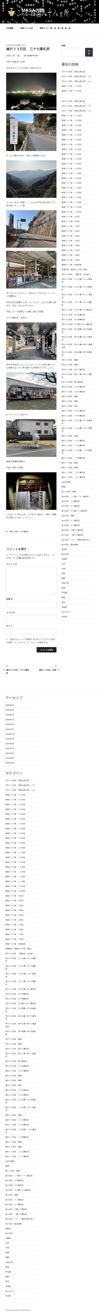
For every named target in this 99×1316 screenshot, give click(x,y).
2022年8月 (9, 744)
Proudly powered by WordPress (18, 1310)
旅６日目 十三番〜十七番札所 (74, 511)
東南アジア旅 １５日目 (71, 183)
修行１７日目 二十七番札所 (73, 445)
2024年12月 (10, 734)
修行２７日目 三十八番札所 (73, 392)
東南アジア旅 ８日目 (71, 221)
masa (23, 45)
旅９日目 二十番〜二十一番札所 (75, 496)
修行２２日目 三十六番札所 (73, 416)
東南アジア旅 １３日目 (71, 193)
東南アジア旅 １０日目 (71, 207)
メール (10, 612)
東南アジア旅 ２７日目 (71, 86)
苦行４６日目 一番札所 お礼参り (76, 274)
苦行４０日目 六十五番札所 (73, 315)
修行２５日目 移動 (70, 401)
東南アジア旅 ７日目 (71, 226)
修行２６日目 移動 (70, 396)
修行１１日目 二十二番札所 (73, 477)
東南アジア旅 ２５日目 (71, 125)
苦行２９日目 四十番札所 (72, 382)
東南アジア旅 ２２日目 (71, 144)
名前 (9, 599)
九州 (63, 564)
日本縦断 (9, 28)
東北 (63, 602)
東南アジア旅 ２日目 (71, 255)
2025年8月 (9, 705)
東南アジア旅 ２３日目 (71, 140)
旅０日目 (65, 554)
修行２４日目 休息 (70, 406)
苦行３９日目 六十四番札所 (73, 319)
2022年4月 (9, 763)
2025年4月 (9, 720)
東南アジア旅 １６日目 (71, 178)
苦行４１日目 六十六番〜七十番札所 (77, 310)
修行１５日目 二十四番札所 (73, 458)
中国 (63, 569)
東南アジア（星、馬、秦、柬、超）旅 (55, 28)
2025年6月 (9, 710)
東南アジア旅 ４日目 (71, 241)
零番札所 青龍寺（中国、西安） (75, 269)
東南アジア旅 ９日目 (71, 217)
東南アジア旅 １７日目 (71, 173)
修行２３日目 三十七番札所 (19, 531)
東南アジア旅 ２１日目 (71, 149)
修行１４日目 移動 (70, 463)
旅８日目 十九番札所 (71, 501)
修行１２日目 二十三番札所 (73, 472)
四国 (63, 573)
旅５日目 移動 (68, 516)
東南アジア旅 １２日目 (71, 197)
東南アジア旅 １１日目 (71, 202)
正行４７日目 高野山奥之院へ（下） (77, 76)
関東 (63, 597)
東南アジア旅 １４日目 (71, 188)
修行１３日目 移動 (70, 467)
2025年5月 (9, 715)
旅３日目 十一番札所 (71, 525)
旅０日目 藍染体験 (70, 545)
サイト (9, 626)
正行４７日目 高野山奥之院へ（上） (77, 81)
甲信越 (64, 593)
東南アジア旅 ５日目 (71, 236)
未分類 (64, 617)
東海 (63, 588)
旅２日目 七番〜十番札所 (72, 530)
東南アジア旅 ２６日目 (71, 91)
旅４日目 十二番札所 (71, 520)
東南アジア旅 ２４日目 (71, 135)
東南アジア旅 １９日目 (71, 164)
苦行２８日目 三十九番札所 (73, 387)
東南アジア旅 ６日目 (71, 231)
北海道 (64, 607)
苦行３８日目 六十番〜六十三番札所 (77, 324)
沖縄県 (64, 559)
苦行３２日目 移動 (70, 365)
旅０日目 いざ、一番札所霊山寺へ (76, 540)
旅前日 (64, 549)
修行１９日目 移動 (70, 436)
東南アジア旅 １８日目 (71, 168)
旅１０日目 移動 (69, 492)
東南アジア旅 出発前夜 (71, 265)
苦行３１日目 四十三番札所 (73, 369)
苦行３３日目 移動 (70, 360)
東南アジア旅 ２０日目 (71, 154)
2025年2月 (9, 729)
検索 (63, 46)
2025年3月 (9, 724)
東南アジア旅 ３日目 (71, 245)
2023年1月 (9, 739)
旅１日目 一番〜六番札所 (72, 535)
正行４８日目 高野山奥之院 (73, 72)
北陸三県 (65, 583)
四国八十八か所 (26, 28)
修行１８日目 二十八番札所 (73, 441)
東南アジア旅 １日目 (71, 260)
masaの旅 (33, 10)
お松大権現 (66, 482)
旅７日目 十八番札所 (71, 506)
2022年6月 (9, 753)
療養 (63, 487)
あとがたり (66, 612)
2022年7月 (9, 748)
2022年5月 (9, 758)
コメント (11, 564)
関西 (63, 578)
